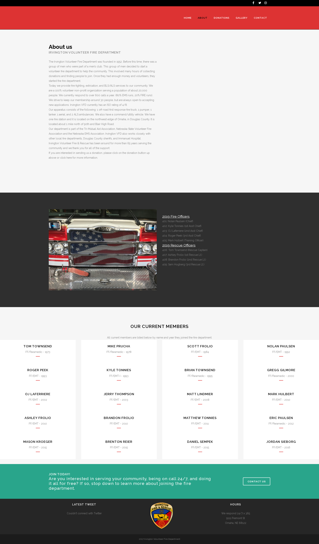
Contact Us (257, 481)
